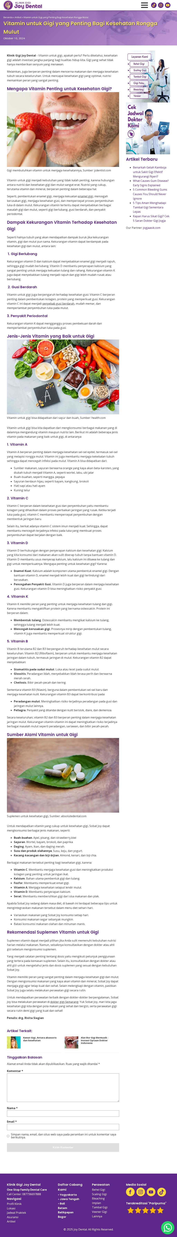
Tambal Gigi (100, 1207)
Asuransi (12, 1217)
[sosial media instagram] (161, 5)
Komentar (15, 1071)
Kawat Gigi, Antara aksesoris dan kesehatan (40, 1039)
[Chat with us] (167, 1227)
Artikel (18, 17)
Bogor (62, 1217)
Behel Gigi (98, 1190)
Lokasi (11, 1208)
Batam (62, 1208)
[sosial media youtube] (167, 5)
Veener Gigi (99, 1212)
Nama (12, 1108)
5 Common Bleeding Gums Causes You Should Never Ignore (150, 194)
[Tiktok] (161, 1192)
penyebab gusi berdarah (58, 303)
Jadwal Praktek (16, 1213)
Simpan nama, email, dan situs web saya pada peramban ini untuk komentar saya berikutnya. (63, 1136)
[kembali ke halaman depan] (22, 5)
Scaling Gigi (99, 1194)
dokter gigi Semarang (64, 1002)
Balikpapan (65, 1212)
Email (12, 1121)
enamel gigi (85, 196)
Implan (96, 1203)
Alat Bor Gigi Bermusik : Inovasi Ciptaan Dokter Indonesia (94, 1040)
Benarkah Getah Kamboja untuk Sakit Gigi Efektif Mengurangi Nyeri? (149, 172)
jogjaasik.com (151, 228)
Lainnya (97, 1216)
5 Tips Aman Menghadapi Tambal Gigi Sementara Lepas (149, 207)
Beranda (8, 17)
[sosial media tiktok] (154, 5)
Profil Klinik (14, 1204)
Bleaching (98, 1198)
